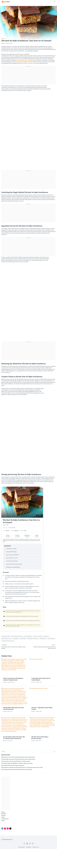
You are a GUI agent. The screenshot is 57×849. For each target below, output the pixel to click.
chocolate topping (28, 636)
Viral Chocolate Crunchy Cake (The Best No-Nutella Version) (15, 761)
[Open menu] (54, 2)
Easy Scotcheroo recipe (6, 638)
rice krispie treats (51, 638)
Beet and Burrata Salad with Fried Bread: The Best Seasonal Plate (16, 769)
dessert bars (46, 636)
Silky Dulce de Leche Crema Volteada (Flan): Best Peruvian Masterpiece (18, 757)
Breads (3, 812)
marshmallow (16, 638)
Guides (3, 817)
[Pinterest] (27, 843)
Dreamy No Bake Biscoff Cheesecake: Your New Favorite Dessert (44, 647)
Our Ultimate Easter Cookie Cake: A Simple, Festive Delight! (13, 647)
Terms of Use (36, 847)
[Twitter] (30, 843)
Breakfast (3, 813)
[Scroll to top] (54, 847)
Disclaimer (28, 847)
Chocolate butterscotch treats (17, 636)
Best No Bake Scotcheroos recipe (28, 63)
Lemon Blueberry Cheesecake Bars (24, 60)
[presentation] (14, 667)
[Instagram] (33, 843)
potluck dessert (43, 638)
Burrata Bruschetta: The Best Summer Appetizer (12, 765)
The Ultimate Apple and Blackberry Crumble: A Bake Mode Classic (17, 763)
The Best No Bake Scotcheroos (8, 640)
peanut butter (23, 638)
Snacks (3, 820)
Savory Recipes (5, 818)
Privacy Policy (21, 847)
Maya (4, 43)
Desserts (3, 38)
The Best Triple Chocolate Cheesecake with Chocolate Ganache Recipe (18, 759)
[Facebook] (24, 843)
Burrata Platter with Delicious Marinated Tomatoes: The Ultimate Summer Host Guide (22, 767)
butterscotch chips (5, 636)
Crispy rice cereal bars (37, 636)
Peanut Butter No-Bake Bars (32, 638)
